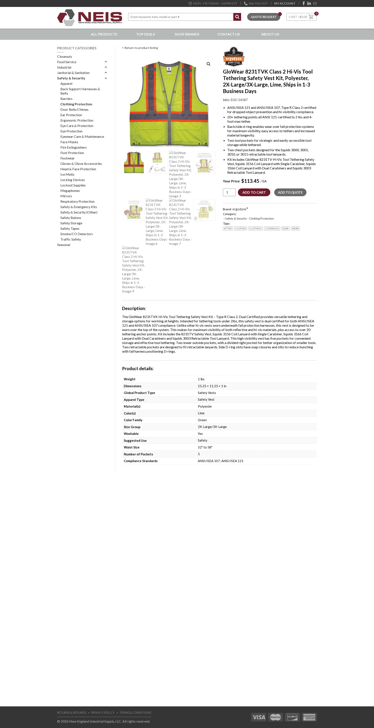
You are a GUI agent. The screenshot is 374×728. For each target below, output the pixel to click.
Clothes (240, 228)
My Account (284, 3)
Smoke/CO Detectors (76, 234)
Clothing (255, 228)
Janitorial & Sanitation (73, 73)
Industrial (64, 67)
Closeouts (64, 56)
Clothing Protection (76, 104)
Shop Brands (187, 34)
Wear (295, 228)
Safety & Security (71, 78)
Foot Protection (72, 153)
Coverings (272, 228)
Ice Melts (67, 174)
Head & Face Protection (78, 169)
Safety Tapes (69, 228)
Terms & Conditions (135, 712)
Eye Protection (71, 131)
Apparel (66, 83)
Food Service (66, 62)
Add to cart (254, 192)
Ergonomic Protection (76, 120)
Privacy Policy (103, 712)
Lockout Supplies (73, 185)
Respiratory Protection (77, 201)
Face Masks (69, 142)
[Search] (237, 17)
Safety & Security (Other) (78, 212)
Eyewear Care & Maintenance (82, 136)
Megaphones (70, 190)
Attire (228, 228)
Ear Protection (71, 115)
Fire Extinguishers (73, 147)
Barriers (66, 98)
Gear (285, 228)
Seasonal (63, 245)
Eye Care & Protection (76, 126)
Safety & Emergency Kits (78, 207)
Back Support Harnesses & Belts (80, 91)
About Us (270, 34)
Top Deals (145, 34)
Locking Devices (72, 180)
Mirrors (66, 196)
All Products (104, 34)
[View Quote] (264, 16)
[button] (209, 64)
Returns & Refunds (71, 712)
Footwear (67, 158)
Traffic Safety (70, 239)
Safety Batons (70, 217)
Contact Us (228, 34)
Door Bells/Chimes (74, 109)
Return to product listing (141, 48)
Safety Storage (71, 223)
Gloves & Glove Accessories (81, 163)
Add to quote (290, 192)
